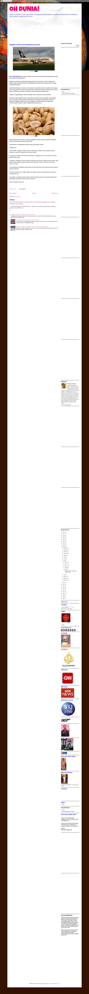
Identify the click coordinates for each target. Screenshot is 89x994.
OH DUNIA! (24, 9)
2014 (64, 587)
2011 (64, 593)
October (65, 551)
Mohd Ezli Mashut (72, 383)
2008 (64, 598)
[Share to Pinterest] (24, 189)
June (65, 558)
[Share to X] (22, 189)
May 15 (66, 565)
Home (34, 193)
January (65, 580)
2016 (64, 584)
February (65, 578)
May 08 (66, 567)
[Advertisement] (44, 30)
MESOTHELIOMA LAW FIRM (68, 93)
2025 (64, 534)
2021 (64, 541)
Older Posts (55, 193)
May (65, 560)
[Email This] (19, 189)
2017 (64, 582)
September (66, 553)
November (66, 550)
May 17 (66, 564)
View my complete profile (66, 404)
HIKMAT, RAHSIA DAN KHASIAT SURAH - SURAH (23, 214)
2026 (64, 532)
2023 (64, 537)
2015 (64, 586)
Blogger (58, 983)
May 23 (66, 562)
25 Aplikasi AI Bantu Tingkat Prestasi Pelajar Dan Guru (27, 220)
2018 (64, 546)
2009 (64, 596)
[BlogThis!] (21, 189)
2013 (64, 589)
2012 (64, 591)
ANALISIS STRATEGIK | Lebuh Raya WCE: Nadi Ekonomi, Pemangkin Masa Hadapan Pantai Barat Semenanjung (32, 203)
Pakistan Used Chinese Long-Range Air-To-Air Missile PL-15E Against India (32, 226)
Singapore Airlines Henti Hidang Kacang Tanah (24, 44)
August (65, 555)
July (64, 557)
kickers (50, 983)
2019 (64, 544)
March (65, 576)
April (65, 574)
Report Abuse (64, 602)
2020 (64, 543)
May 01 (66, 569)
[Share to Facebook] (23, 189)
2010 (64, 595)
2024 (64, 535)
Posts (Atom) (17, 196)
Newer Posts (12, 193)
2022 (64, 539)
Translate (70, 608)
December (66, 548)
